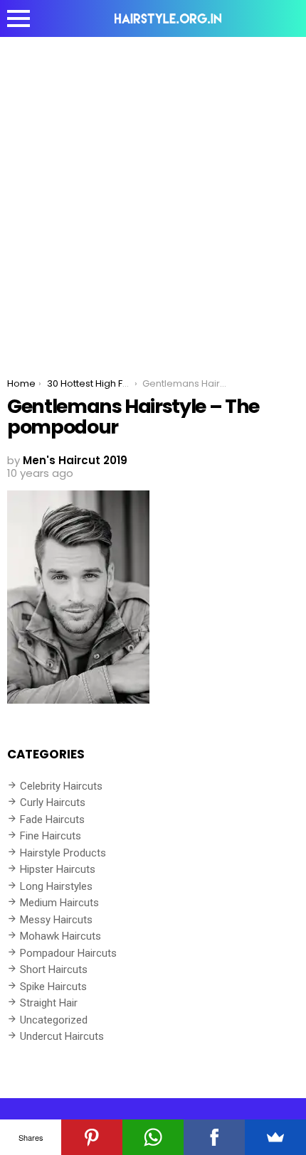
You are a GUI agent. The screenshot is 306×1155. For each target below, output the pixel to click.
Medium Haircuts (59, 902)
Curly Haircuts (52, 802)
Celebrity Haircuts (61, 786)
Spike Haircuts (53, 986)
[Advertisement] (153, 197)
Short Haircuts (54, 969)
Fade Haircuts (52, 819)
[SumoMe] (275, 1137)
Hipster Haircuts (57, 869)
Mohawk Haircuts (60, 936)
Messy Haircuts (56, 919)
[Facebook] (214, 1137)
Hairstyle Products (63, 853)
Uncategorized (54, 1020)
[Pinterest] (91, 1137)
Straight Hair (49, 1002)
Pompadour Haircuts (68, 953)
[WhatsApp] (153, 1137)
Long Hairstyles (56, 886)
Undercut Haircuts (62, 1036)
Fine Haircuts (50, 835)
